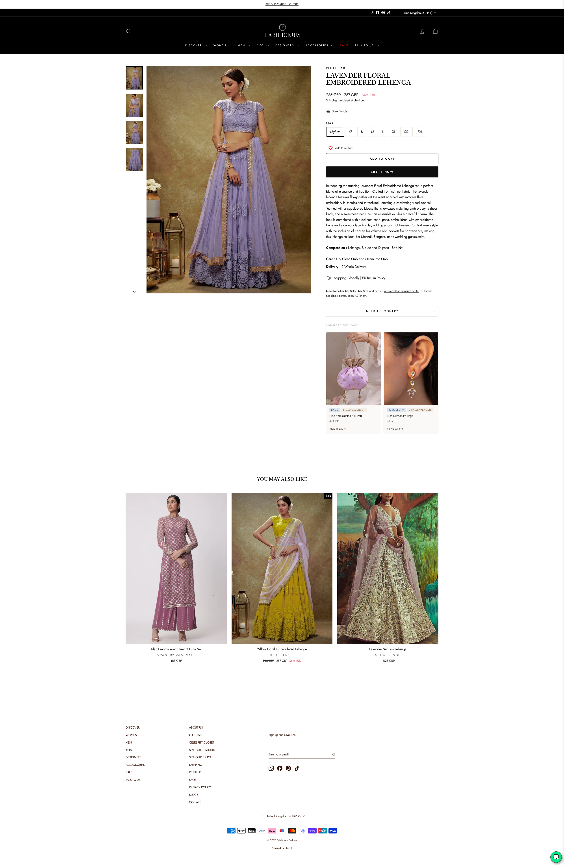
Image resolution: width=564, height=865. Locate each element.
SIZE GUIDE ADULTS (202, 750)
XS (350, 131)
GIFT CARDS (197, 735)
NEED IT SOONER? (382, 311)
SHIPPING (195, 764)
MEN (242, 45)
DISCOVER (194, 45)
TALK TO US (365, 45)
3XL (420, 131)
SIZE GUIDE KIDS (200, 757)
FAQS (192, 779)
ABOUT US (196, 727)
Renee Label (337, 68)
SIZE (330, 123)
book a (397, 291)
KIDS (260, 45)
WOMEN (220, 45)
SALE (344, 45)
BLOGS (193, 794)
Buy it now (382, 172)
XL (393, 131)
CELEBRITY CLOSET (201, 742)
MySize (335, 131)
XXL (406, 131)
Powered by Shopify (282, 848)
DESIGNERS (285, 45)
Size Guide (339, 111)
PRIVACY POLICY (200, 787)
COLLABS (195, 802)
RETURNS (195, 772)
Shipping (331, 100)
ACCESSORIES (318, 45)
